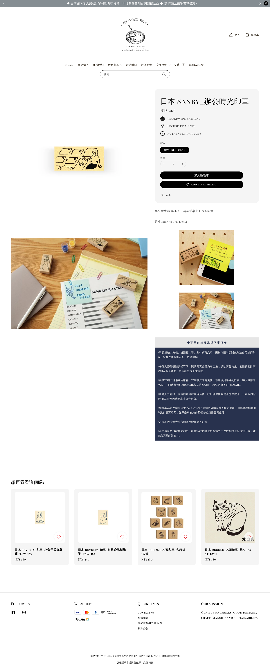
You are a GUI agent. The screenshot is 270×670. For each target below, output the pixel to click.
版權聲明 (122, 662)
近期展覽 (146, 64)
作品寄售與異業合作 (150, 623)
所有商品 (113, 64)
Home (69, 64)
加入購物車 (201, 175)
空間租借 (161, 64)
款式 (162, 142)
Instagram (196, 64)
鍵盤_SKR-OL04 (174, 150)
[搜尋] (164, 74)
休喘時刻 (98, 64)
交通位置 (179, 64)
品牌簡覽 (148, 662)
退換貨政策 (135, 662)
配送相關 (143, 618)
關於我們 (83, 64)
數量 (162, 157)
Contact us (146, 612)
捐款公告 (143, 628)
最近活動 (131, 64)
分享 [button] (168, 195)
